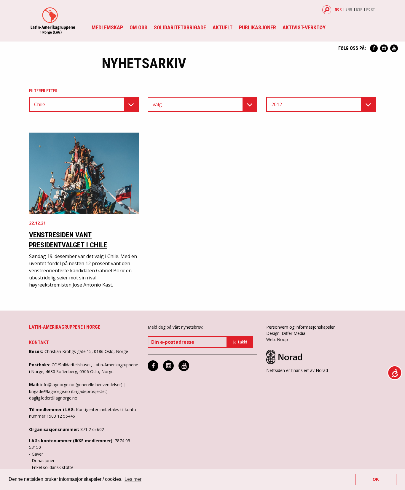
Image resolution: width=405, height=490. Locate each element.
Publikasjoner (257, 27)
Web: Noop (277, 339)
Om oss (138, 27)
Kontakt (39, 342)
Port (370, 9)
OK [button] (376, 479)
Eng (348, 9)
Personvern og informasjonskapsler (300, 327)
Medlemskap (107, 27)
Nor (338, 9)
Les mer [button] (133, 479)
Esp (359, 9)
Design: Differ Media (285, 333)
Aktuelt (222, 27)
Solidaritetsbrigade (180, 27)
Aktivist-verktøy (304, 27)
